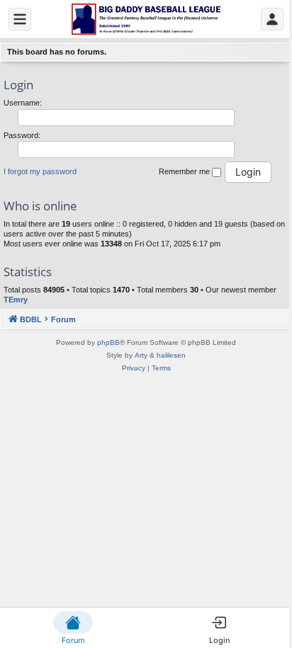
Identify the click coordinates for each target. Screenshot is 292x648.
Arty (141, 355)
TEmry (16, 299)
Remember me (185, 171)
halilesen (171, 355)
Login (18, 84)
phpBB (108, 342)
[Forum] (146, 19)
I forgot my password (40, 171)
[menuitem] (133, 368)
